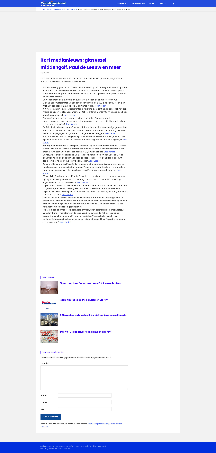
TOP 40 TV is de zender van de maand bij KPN (85, 331)
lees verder (67, 194)
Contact (163, 3)
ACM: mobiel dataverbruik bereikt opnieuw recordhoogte (93, 315)
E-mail (43, 402)
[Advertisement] (108, 31)
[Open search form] (173, 3)
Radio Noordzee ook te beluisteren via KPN (84, 299)
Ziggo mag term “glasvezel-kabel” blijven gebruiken (90, 283)
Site (42, 409)
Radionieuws (138, 3)
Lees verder (100, 106)
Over (151, 3)
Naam (43, 395)
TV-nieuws (122, 3)
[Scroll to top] (212, 449)
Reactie (44, 363)
